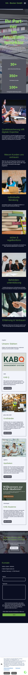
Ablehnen (14, 673)
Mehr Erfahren (14, 548)
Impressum (18, 668)
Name (4, 576)
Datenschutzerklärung (8, 668)
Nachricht (4, 583)
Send (14, 614)
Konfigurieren (6, 669)
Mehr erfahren (7, 388)
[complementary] (25, 672)
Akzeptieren (6, 673)
